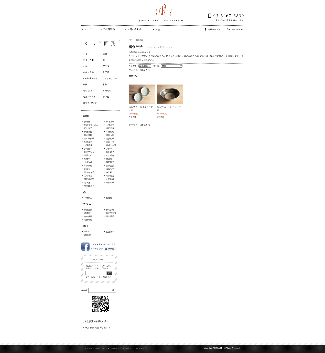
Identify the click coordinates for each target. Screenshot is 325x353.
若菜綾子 (110, 182)
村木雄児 (110, 176)
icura (86, 232)
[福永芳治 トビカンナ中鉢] (170, 94)
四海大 (87, 169)
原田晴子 (110, 152)
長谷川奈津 (111, 145)
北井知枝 (88, 162)
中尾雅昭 (110, 132)
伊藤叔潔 (88, 132)
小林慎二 (88, 198)
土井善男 (110, 125)
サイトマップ (140, 348)
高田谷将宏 (89, 179)
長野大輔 (110, 135)
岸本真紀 (88, 235)
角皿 (97, 328)
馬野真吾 (88, 142)
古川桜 (109, 172)
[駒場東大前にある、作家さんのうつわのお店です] (88, 32)
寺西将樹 (88, 220)
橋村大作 (110, 210)
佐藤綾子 (110, 198)
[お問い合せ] (133, 31)
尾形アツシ (89, 152)
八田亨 (109, 149)
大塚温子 (88, 149)
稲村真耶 (88, 135)
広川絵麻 (110, 155)
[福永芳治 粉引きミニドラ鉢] (142, 94)
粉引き (107, 328)
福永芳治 (110, 165)
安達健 (87, 121)
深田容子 (110, 162)
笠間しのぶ (89, 155)
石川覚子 (88, 128)
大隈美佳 (88, 145)
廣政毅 (109, 159)
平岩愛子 (110, 216)
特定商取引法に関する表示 (121, 348)
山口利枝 (110, 179)
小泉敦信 (88, 165)
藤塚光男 (110, 169)
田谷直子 (110, 121)
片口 (102, 328)
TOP (130, 40)
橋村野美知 (111, 213)
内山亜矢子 (89, 138)
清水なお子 (89, 172)
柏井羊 (87, 159)
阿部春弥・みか (91, 125)
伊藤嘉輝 (88, 210)
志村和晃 (88, 176)
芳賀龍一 (110, 138)
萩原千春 (110, 142)
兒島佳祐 (88, 216)
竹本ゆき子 (89, 186)
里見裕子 (110, 232)
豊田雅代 (110, 128)
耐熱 (92, 328)
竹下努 (87, 182)
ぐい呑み (85, 328)
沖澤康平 (88, 213)
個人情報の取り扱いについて (96, 348)
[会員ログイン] (212, 31)
